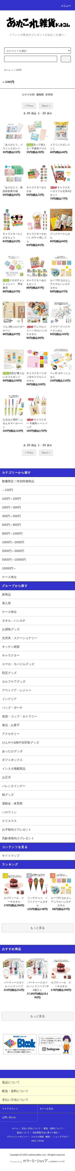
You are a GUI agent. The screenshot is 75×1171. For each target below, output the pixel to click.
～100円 (17, 70)
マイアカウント (10, 1108)
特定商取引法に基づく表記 (45, 1132)
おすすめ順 (28, 94)
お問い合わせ (9, 1117)
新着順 (49, 94)
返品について (23, 1132)
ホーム (7, 70)
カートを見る (46, 1108)
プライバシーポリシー (17, 1137)
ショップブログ (60, 1137)
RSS (33, 1141)
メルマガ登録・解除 (40, 1137)
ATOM (41, 1141)
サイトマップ (11, 855)
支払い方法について (31, 1128)
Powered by (16, 1161)
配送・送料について (53, 1128)
